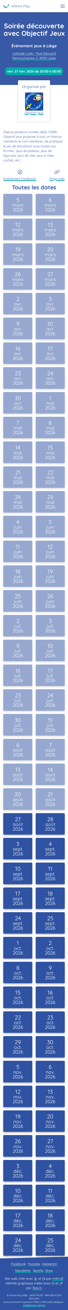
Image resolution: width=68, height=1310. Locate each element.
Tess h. (37, 1288)
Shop (49, 1271)
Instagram (49, 1264)
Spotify (38, 1271)
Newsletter (23, 1271)
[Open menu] (62, 6)
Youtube (34, 1264)
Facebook (18, 1264)
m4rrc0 (57, 1278)
